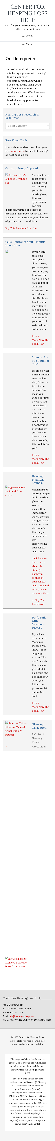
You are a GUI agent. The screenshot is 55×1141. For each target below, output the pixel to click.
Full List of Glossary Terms (38, 738)
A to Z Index (39, 746)
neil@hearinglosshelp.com (21, 1016)
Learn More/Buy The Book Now (40, 339)
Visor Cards (18, 150)
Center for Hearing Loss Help (27, 13)
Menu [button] (29, 35)
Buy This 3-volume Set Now (21, 228)
